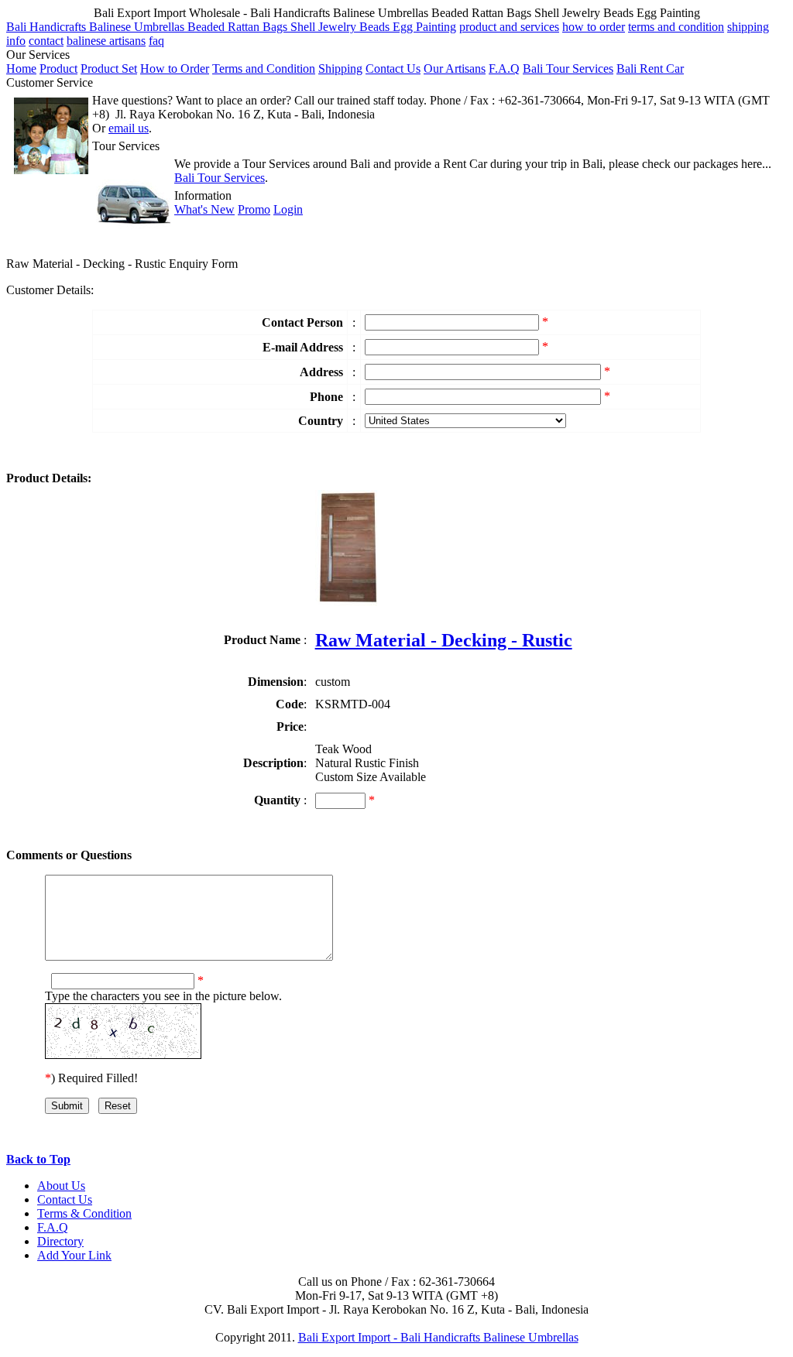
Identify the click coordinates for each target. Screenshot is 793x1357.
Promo (254, 209)
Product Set (109, 68)
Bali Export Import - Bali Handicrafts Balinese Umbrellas (438, 1337)
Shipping (340, 68)
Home (21, 68)
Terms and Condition (263, 68)
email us (128, 128)
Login (288, 209)
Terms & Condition (84, 1213)
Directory (60, 1241)
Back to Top (38, 1159)
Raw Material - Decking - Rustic (443, 640)
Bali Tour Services (568, 68)
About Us (61, 1185)
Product (58, 68)
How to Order (174, 68)
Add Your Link (74, 1255)
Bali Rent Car (650, 68)
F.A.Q (504, 68)
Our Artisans (455, 68)
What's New (204, 209)
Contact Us (393, 68)
